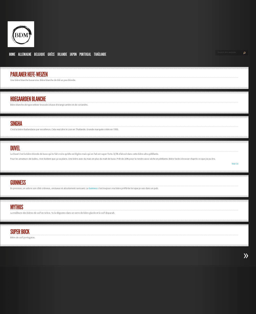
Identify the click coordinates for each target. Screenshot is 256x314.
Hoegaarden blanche (28, 99)
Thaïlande (100, 54)
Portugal (85, 54)
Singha (16, 123)
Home (12, 54)
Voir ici (235, 163)
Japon (73, 54)
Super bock (19, 232)
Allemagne (24, 54)
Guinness (18, 182)
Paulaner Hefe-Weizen (29, 74)
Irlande (62, 54)
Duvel (15, 148)
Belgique (39, 54)
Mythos (16, 207)
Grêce (51, 54)
